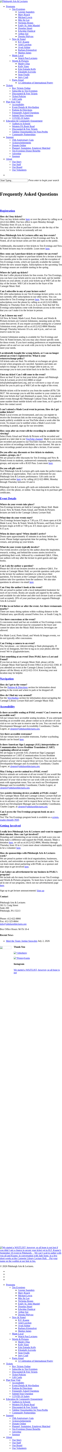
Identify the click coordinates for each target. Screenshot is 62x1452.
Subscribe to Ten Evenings (24, 1369)
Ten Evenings (18, 1287)
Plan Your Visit (13, 1380)
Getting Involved (10, 825)
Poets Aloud (18, 1358)
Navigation (7, 678)
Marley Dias (24, 1342)
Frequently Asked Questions (25, 1391)
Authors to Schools (21, 1402)
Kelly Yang (23, 1344)
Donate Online (19, 1423)
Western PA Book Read (23, 1404)
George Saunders (26, 1290)
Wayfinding (13, 698)
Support (10, 1415)
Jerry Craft (23, 1355)
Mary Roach (24, 1293)
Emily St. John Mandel (29, 1303)
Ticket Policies (19, 1374)
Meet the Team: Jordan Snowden (21, 941)
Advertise (16, 1432)
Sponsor (16, 1434)
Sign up (40, 890)
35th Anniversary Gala (23, 1418)
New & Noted (19, 1317)
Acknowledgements (21, 1421)
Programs (10, 1284)
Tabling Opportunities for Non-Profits (30, 1410)
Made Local (17, 1333)
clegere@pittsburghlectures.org (25, 729)
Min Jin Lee (23, 1298)
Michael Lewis (25, 1295)
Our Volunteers (19, 1448)
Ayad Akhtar (24, 1325)
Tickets (9, 1363)
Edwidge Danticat (26, 1309)
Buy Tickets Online (21, 1366)
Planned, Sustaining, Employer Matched (31, 1426)
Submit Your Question (22, 1393)
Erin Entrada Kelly (27, 1347)
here (28, 219)
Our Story (17, 1440)
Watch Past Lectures (27, 1336)
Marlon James (24, 1331)
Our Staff (16, 1442)
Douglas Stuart (25, 1306)
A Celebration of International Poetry (35, 1361)
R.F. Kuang (23, 1320)
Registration (7, 210)
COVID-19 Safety (21, 1396)
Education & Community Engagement (24, 1399)
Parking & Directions (18, 687)
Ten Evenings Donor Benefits (26, 1429)
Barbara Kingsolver (27, 1328)
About (9, 1437)
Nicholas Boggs (25, 1301)
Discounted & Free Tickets (24, 1372)
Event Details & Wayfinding (25, 1385)
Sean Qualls (23, 1353)
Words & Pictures (20, 1339)
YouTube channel (34, 439)
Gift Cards (17, 1377)
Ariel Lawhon (24, 1323)
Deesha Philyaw (26, 1314)
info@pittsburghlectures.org (13, 924)
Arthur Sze (23, 1312)
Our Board (17, 1445)
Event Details (8, 498)
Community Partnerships (24, 1412)
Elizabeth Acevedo (27, 1350)
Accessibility (7, 706)
